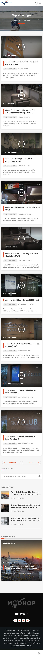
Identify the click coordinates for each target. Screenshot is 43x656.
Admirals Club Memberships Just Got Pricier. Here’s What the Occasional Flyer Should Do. (25, 493)
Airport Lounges (11, 55)
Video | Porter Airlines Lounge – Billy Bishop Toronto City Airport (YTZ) (20, 111)
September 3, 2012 (25, 443)
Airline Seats (10, 103)
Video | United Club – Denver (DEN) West (22, 300)
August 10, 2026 (17, 511)
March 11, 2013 (24, 166)
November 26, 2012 (25, 304)
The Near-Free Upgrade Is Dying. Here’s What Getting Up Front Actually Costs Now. (25, 506)
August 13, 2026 (17, 498)
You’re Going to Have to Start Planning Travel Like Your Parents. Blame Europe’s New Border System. (25, 519)
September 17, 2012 (25, 397)
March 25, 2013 (24, 117)
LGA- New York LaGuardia (14, 383)
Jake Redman (10, 69)
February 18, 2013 (25, 214)
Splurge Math (9, 543)
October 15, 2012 (25, 351)
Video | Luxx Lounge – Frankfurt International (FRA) (18, 160)
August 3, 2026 (17, 525)
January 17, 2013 (24, 260)
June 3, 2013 (23, 69)
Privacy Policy (21, 614)
